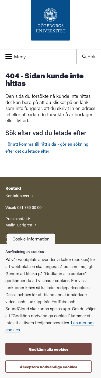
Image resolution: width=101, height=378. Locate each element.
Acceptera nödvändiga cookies (48, 366)
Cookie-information (31, 239)
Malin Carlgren (18, 225)
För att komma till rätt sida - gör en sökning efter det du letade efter (46, 147)
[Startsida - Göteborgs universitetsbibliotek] (50, 24)
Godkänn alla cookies (48, 349)
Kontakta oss (17, 195)
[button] (38, 56)
